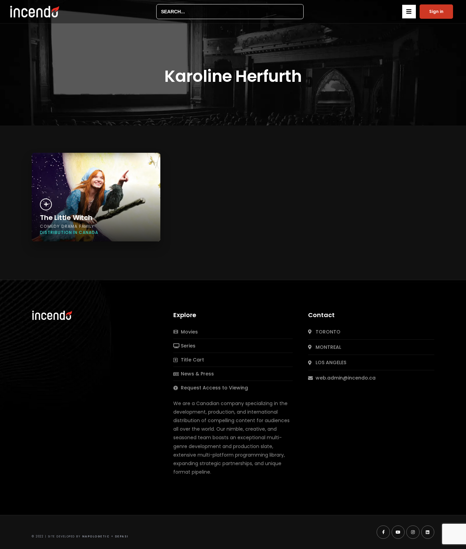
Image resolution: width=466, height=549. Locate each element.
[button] (409, 11)
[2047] (46, 204)
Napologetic (96, 536)
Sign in (436, 11)
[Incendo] (52, 314)
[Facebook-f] (383, 531)
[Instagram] (412, 531)
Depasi (122, 536)
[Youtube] (398, 531)
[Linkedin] (427, 531)
